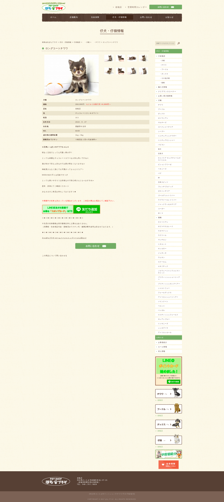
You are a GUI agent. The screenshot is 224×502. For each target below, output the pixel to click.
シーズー (161, 131)
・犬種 (161, 60)
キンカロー (162, 248)
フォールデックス (165, 292)
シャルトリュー (164, 288)
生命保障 (95, 17)
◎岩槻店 (161, 56)
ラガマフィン (163, 231)
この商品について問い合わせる (54, 256)
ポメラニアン (163, 118)
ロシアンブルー (164, 319)
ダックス (161, 114)
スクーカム (162, 262)
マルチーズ (162, 122)
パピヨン (161, 145)
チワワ (160, 105)
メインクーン (163, 301)
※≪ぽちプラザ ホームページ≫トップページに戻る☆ (64, 238)
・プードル (163, 69)
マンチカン (162, 240)
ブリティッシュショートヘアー (169, 278)
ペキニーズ (162, 169)
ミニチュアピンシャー (166, 140)
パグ (159, 173)
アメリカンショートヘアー (168, 297)
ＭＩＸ (160, 213)
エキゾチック (163, 266)
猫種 (160, 217)
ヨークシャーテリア (165, 127)
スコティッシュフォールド (168, 315)
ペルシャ (161, 306)
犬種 (160, 100)
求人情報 (161, 351)
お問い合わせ (146, 17)
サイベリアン (163, 222)
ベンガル (161, 310)
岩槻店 (118, 7)
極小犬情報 (162, 87)
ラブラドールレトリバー (167, 200)
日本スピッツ (163, 182)
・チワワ (162, 65)
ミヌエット (162, 244)
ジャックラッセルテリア (167, 204)
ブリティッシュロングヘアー (169, 284)
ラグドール (162, 235)
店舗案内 (74, 17)
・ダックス (163, 74)
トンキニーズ (163, 323)
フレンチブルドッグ (165, 186)
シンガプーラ (163, 328)
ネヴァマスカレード (165, 226)
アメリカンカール (165, 332)
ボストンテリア (164, 191)
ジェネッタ (162, 253)
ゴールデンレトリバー (166, 195)
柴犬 (159, 149)
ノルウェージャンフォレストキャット (169, 272)
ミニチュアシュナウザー (167, 136)
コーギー (161, 209)
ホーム (53, 17)
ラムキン (161, 257)
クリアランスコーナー (167, 91)
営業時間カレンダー (137, 7)
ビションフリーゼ (165, 164)
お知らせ (169, 17)
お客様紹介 (162, 342)
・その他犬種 (164, 78)
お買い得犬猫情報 (165, 96)
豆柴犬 (160, 153)
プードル (161, 109)
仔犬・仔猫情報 (119, 17)
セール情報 (162, 347)
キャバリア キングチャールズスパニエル (169, 159)
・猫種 (161, 83)
